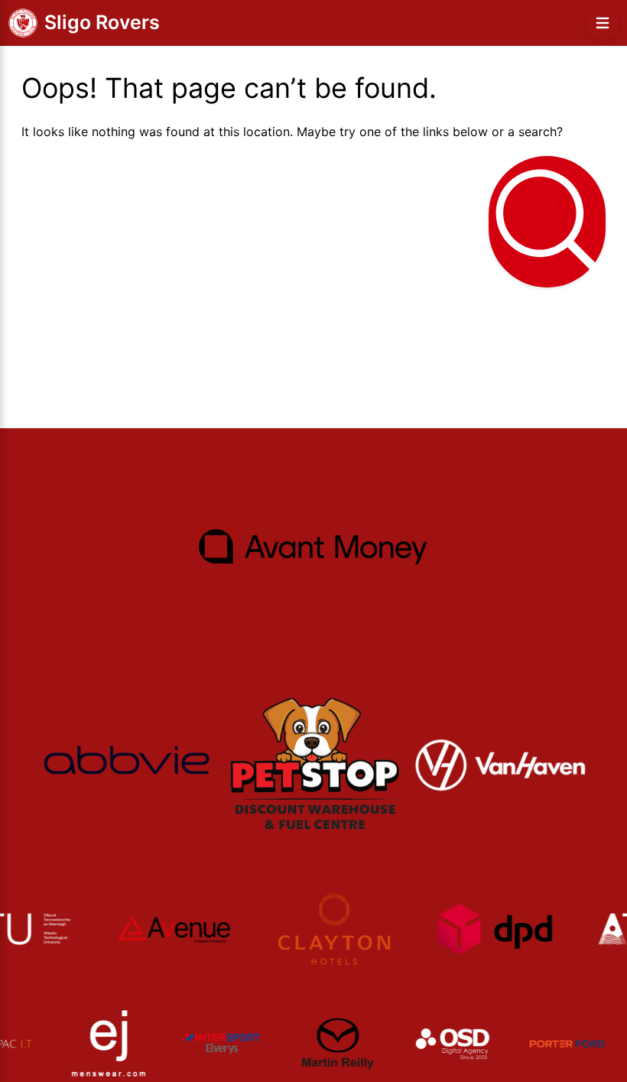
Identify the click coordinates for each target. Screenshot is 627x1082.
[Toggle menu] (602, 23)
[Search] (547, 222)
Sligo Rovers (102, 22)
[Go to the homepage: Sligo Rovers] (23, 23)
